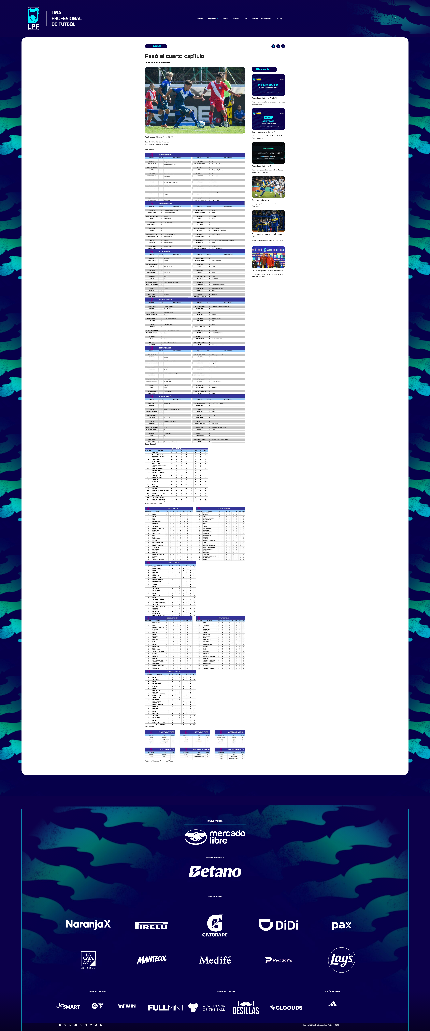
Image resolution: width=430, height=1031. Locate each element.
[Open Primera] (203, 19)
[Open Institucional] (271, 19)
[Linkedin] (91, 1025)
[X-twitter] (65, 1025)
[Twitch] (101, 1025)
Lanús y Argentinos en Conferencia (267, 270)
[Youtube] (76, 1025)
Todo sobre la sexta (260, 200)
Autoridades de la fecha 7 (263, 132)
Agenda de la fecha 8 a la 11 (264, 98)
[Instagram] (70, 1025)
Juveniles (156, 46)
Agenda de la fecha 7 (261, 166)
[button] (396, 18)
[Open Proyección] (217, 19)
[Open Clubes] (239, 19)
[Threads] (86, 1025)
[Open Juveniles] (229, 19)
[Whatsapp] (81, 1025)
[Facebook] (60, 1025)
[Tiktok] (96, 1025)
